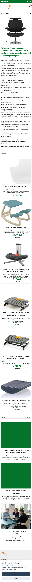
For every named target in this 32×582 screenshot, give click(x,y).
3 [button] (7, 42)
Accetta (16, 574)
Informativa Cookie (11, 569)
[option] (16, 31)
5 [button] (11, 42)
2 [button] (5, 42)
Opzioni (16, 578)
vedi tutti (28, 153)
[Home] (17, 6)
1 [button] (3, 42)
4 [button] (9, 42)
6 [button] (13, 42)
